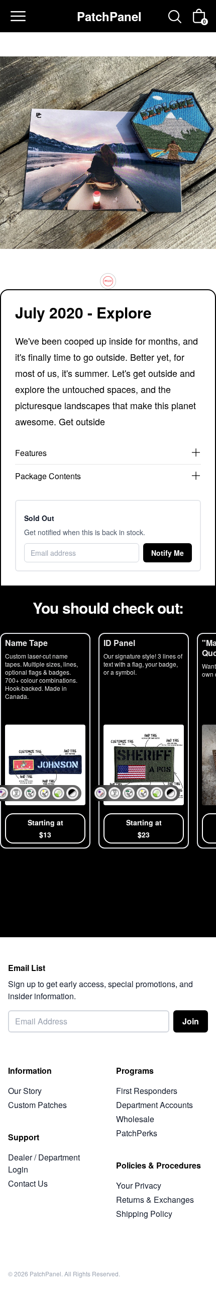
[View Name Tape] (45, 741)
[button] (16, 793)
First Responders (146, 1090)
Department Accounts (154, 1105)
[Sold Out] (108, 281)
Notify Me (167, 553)
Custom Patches (37, 1105)
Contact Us (28, 1183)
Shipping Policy (144, 1213)
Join (190, 1021)
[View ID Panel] (143, 741)
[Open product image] (108, 148)
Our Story (25, 1090)
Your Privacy (138, 1185)
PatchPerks (136, 1133)
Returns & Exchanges (155, 1199)
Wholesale (135, 1119)
